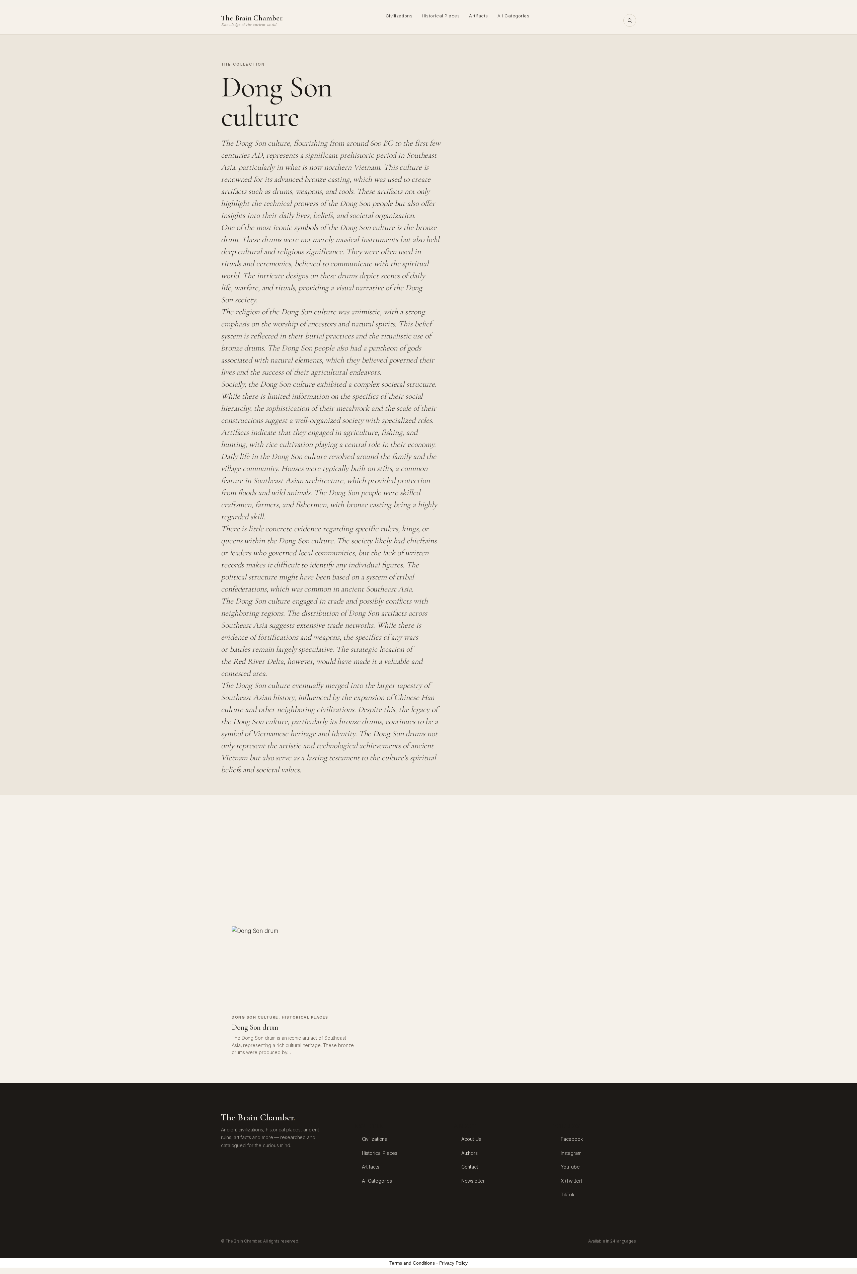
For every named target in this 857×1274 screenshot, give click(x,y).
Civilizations (399, 15)
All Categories (513, 15)
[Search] (629, 20)
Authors (469, 1153)
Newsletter (473, 1181)
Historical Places (441, 15)
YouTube (570, 1167)
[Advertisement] (428, 860)
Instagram (571, 1153)
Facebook (572, 1139)
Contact (469, 1167)
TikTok (567, 1194)
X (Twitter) (571, 1181)
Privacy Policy (453, 1263)
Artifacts (478, 15)
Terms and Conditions (412, 1263)
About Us (471, 1139)
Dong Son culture (255, 1017)
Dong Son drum (255, 1027)
